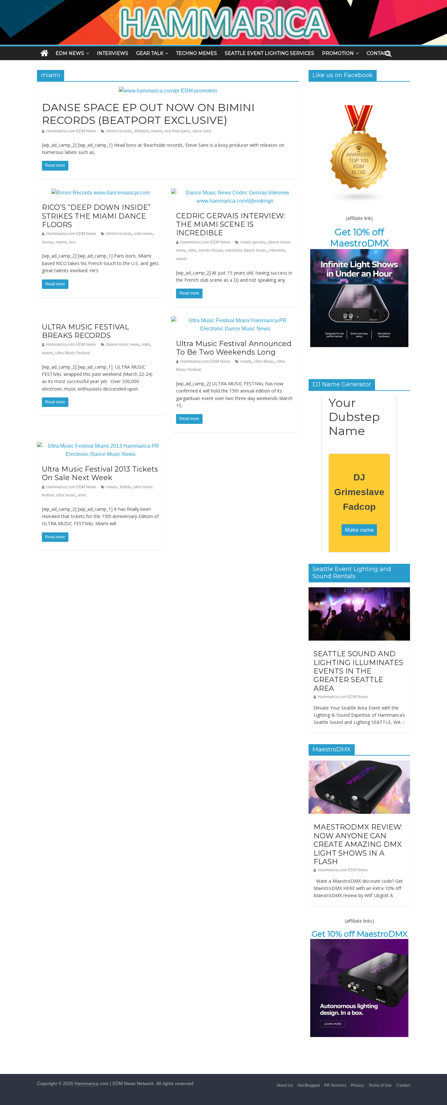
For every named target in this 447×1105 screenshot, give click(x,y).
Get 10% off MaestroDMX (359, 237)
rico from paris (177, 131)
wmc (82, 495)
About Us (285, 1085)
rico (72, 242)
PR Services (335, 1085)
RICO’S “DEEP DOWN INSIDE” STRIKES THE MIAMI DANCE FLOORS (96, 216)
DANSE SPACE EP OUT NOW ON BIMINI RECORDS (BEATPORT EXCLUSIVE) (148, 113)
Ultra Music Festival (72, 353)
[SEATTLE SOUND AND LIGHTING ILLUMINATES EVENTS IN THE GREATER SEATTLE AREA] (359, 591)
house (47, 242)
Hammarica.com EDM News (71, 131)
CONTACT (378, 53)
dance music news (122, 344)
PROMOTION (338, 53)
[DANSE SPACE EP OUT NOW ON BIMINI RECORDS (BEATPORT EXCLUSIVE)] (168, 90)
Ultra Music (264, 361)
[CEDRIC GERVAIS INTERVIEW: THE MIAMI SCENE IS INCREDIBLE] (235, 192)
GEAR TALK (149, 53)
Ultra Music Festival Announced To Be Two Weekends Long (234, 348)
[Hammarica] (223, 4)
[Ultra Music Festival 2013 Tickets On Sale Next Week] (101, 446)
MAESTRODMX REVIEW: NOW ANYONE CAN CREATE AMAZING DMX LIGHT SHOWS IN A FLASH (357, 844)
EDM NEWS (70, 53)
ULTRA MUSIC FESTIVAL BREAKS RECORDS (85, 331)
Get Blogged (308, 1085)
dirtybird (141, 131)
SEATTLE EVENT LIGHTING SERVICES (269, 53)
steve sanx (201, 131)
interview (277, 250)
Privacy (357, 1085)
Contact (403, 1085)
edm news (143, 233)
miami (156, 131)
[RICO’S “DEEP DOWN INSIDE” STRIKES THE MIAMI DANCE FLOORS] (100, 192)
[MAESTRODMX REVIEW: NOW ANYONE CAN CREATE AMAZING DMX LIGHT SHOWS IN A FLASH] (359, 764)
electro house (211, 250)
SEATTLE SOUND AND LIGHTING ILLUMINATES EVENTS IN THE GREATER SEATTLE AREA (358, 671)
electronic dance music (245, 250)
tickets (125, 487)
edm (192, 250)
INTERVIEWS (112, 53)
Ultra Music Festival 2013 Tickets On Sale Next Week (100, 473)
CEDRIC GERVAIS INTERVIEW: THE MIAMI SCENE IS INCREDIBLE (230, 224)
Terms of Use (380, 1085)
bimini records (119, 131)
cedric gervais (253, 242)
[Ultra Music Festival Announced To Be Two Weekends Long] (235, 320)
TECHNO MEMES (196, 53)
